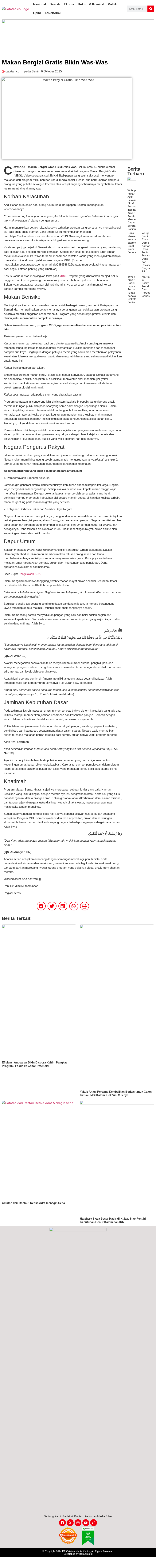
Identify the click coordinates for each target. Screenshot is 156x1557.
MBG (63, 276)
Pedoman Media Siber (98, 1516)
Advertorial (52, 13)
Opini (37, 13)
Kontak (78, 1516)
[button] (41, 906)
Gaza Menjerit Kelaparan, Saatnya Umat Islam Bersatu (134, 242)
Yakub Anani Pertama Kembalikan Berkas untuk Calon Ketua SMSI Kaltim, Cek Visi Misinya (116, 1093)
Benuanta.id (85, 1553)
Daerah (55, 4)
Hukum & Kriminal (91, 4)
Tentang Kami (52, 1516)
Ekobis (69, 4)
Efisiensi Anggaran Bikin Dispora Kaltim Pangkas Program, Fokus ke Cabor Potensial (34, 1064)
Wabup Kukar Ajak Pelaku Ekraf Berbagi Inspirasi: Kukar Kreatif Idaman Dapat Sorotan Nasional (132, 209)
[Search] (150, 9)
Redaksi (67, 1516)
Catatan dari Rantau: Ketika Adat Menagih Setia (33, 1203)
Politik (112, 4)
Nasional (39, 4)
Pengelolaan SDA (30, 573)
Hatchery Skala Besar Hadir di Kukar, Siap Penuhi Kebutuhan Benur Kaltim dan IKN (113, 1220)
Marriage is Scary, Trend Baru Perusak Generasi (147, 286)
